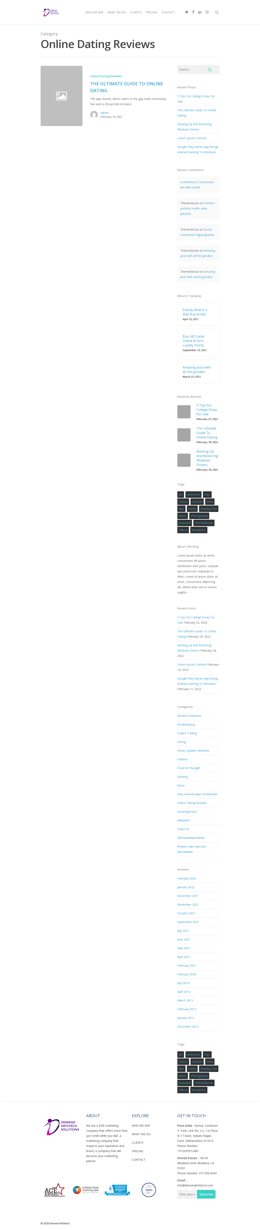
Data (210, 501)
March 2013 (185, 1000)
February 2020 (186, 974)
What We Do (116, 12)
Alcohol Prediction (189, 716)
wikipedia (183, 820)
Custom (197, 501)
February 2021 (186, 965)
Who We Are (94, 12)
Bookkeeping (186, 724)
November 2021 (188, 904)
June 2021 (183, 939)
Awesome (193, 494)
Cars (207, 494)
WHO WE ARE (141, 1125)
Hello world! (192, 187)
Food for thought (188, 768)
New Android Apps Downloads (197, 794)
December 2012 (187, 1026)
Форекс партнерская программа (191, 849)
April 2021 (183, 957)
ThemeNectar (204, 523)
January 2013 (185, 1018)
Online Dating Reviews (106, 76)
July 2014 (183, 983)
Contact (168, 12)
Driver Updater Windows (193, 750)
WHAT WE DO (141, 1134)
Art (181, 494)
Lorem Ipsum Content (191, 138)
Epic (181, 509)
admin (105, 113)
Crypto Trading (187, 733)
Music (182, 516)
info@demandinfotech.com (195, 1185)
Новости (183, 829)
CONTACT (138, 1160)
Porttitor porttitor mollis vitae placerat (197, 208)
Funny (192, 509)
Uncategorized (186, 811)
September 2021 (188, 922)
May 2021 (183, 948)
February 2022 (186, 878)
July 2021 (183, 931)
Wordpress (199, 530)
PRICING (137, 1151)
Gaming (182, 777)
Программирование (191, 838)
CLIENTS (137, 1143)
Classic (183, 501)
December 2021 (187, 896)
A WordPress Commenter (197, 182)
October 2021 (186, 913)
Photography (199, 516)
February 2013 (186, 1009)
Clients (136, 12)
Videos (183, 530)
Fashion (182, 759)
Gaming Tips (208, 509)
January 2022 (185, 887)
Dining (181, 742)
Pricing (151, 12)
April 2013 (183, 992)
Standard (185, 523)
